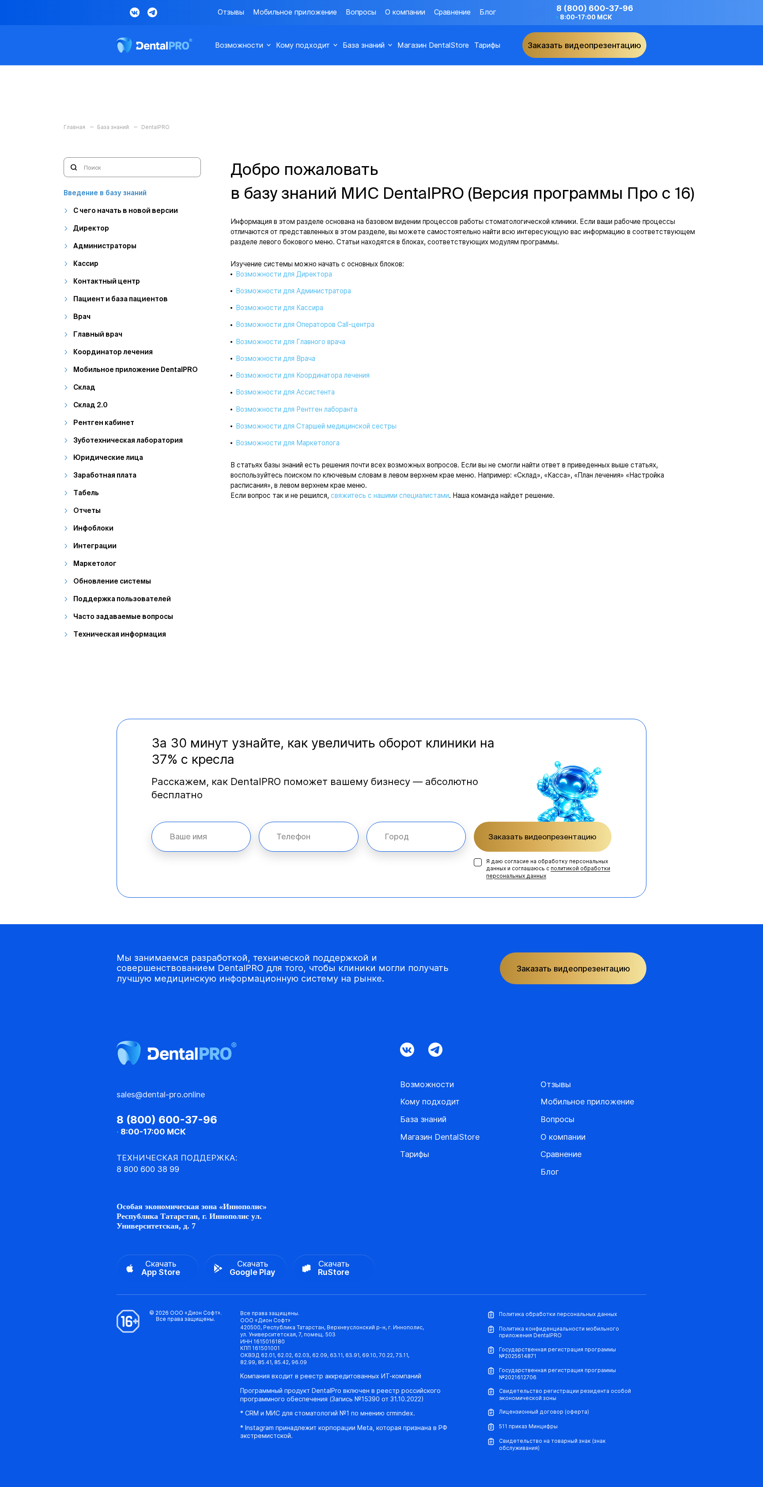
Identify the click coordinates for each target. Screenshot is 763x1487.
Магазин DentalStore (433, 45)
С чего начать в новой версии (125, 210)
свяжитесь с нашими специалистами (390, 495)
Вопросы (361, 12)
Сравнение (452, 12)
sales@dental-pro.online (161, 1094)
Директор (91, 228)
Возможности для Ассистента (285, 392)
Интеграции (95, 546)
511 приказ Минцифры (528, 1426)
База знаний (364, 45)
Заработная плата (104, 475)
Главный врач (97, 334)
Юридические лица (108, 457)
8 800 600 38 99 (148, 1169)
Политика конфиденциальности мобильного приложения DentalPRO (559, 1332)
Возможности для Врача (275, 358)
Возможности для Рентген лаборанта (296, 409)
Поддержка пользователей (122, 599)
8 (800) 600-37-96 (594, 8)
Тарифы (487, 45)
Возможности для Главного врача (290, 342)
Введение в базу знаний (105, 193)
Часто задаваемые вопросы (123, 616)
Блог (488, 12)
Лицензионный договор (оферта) (544, 1411)
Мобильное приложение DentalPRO (135, 369)
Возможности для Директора (284, 274)
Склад (84, 387)
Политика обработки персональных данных (558, 1314)
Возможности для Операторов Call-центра (305, 324)
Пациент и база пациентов (120, 299)
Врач (82, 316)
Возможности (239, 45)
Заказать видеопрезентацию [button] (584, 45)
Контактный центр (106, 281)
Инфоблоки (93, 528)
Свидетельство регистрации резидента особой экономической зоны (565, 1394)
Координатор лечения (113, 352)
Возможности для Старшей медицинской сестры (316, 426)
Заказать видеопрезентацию (542, 836)
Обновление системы (112, 581)
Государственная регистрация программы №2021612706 (557, 1374)
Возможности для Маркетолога (288, 443)
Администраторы (104, 246)
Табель (86, 493)
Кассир (85, 263)
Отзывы (231, 12)
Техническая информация (119, 634)
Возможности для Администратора (293, 291)
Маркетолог (95, 563)
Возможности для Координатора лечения (303, 375)
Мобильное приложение (295, 12)
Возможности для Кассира (279, 307)
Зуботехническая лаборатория (128, 440)
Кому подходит (303, 45)
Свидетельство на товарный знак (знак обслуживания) (552, 1444)
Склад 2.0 (90, 405)
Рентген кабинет (103, 422)
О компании (405, 12)
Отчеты (87, 510)
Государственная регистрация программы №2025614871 (557, 1353)
